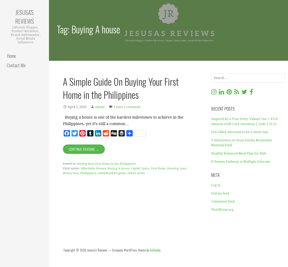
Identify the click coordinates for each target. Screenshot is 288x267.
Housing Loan (176, 168)
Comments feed (223, 201)
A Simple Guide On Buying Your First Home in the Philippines (121, 88)
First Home (158, 168)
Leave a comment (127, 107)
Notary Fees (71, 173)
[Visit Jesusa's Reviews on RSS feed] (236, 93)
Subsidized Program (112, 173)
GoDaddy (155, 250)
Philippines (88, 173)
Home (11, 55)
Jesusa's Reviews (24, 16)
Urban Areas (136, 173)
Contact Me (16, 65)
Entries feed (220, 193)
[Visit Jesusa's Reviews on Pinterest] (229, 93)
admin (100, 107)
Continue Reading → (84, 149)
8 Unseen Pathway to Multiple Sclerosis (240, 161)
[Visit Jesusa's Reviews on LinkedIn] (221, 93)
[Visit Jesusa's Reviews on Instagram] (213, 93)
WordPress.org (222, 210)
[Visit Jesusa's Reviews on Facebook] (251, 93)
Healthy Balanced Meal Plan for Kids (238, 153)
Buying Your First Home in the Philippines (106, 163)
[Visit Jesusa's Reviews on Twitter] (244, 93)
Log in (215, 185)
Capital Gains (140, 168)
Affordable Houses (93, 168)
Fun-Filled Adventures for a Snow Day (239, 132)
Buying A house (118, 168)
